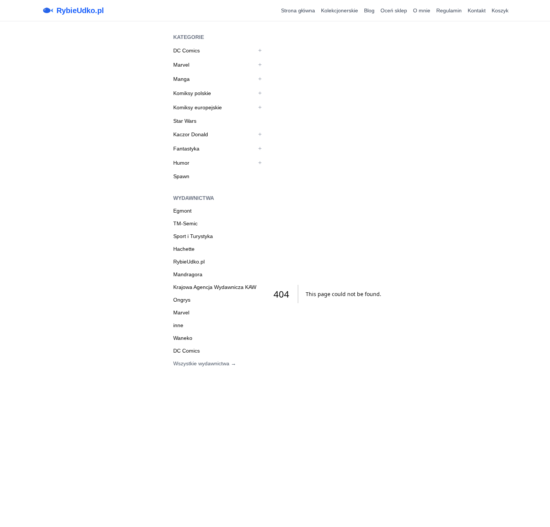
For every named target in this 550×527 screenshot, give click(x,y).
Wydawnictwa (193, 198)
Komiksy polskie (192, 93)
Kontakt (477, 10)
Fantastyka (186, 149)
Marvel (181, 65)
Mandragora (187, 274)
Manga (181, 79)
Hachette (184, 249)
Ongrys (181, 300)
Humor (181, 163)
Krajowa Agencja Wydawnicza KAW (214, 287)
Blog (369, 10)
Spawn (181, 176)
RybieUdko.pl (80, 10)
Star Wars (184, 121)
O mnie (421, 10)
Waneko (182, 338)
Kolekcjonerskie (339, 10)
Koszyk (500, 10)
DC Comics (186, 51)
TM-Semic (185, 223)
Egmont (182, 211)
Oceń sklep (394, 10)
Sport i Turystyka (193, 236)
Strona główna (298, 10)
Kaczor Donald (190, 134)
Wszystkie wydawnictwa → (204, 363)
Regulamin (449, 10)
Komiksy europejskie (197, 107)
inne (178, 325)
